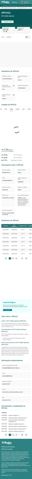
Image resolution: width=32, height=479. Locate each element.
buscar (26, 2)
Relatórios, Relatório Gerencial (16, 424)
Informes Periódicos (13, 415)
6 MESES (17, 109)
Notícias (14, 2)
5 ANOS (29, 109)
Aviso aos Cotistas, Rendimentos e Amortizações (17, 420)
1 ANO (23, 109)
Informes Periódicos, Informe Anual (17, 428)
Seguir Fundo (8, 21)
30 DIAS (11, 109)
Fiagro (2, 37)
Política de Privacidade (8, 446)
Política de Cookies (7, 449)
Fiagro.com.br (4, 475)
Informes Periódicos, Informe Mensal (17, 417)
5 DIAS (5, 109)
